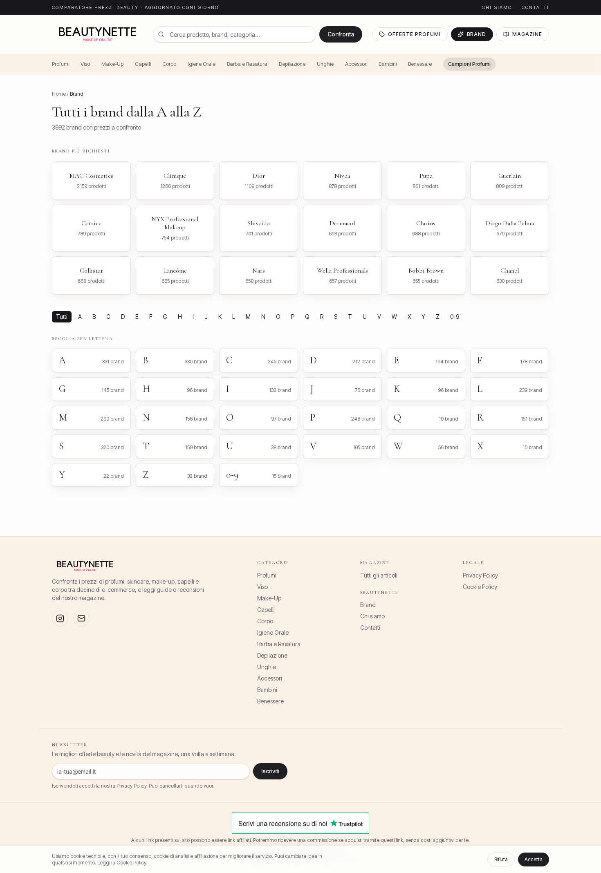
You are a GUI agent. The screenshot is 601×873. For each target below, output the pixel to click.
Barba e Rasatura (247, 64)
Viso (85, 64)
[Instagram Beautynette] (60, 618)
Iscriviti (270, 771)
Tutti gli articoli (378, 575)
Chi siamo (497, 7)
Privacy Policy (480, 575)
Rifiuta (501, 859)
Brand (477, 34)
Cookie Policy (480, 586)
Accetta (534, 859)
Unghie (325, 64)
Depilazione (292, 64)
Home (59, 94)
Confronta (340, 34)
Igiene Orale (201, 64)
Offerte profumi (414, 34)
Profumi (60, 64)
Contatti (535, 7)
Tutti (61, 316)
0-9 (454, 316)
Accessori (356, 64)
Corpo (169, 64)
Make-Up (112, 64)
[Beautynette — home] (97, 34)
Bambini (388, 64)
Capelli (143, 64)
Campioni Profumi (469, 64)
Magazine (527, 34)
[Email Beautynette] (81, 618)
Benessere (420, 64)
